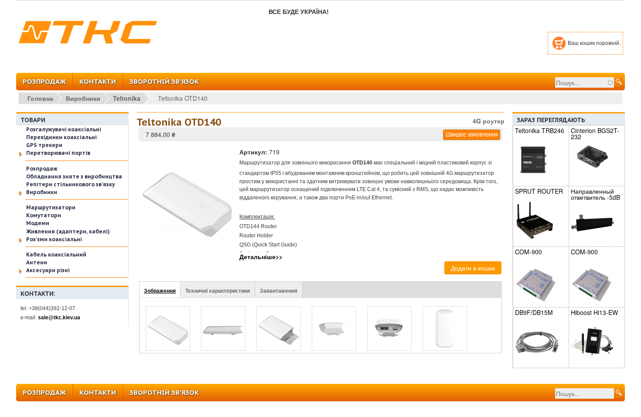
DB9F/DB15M (534, 312)
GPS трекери (44, 145)
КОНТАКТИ (97, 81)
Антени (36, 262)
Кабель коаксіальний (56, 254)
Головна (40, 98)
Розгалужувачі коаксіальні (63, 129)
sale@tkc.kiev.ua (59, 317)
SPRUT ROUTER (539, 191)
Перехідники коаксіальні (61, 137)
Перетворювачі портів (58, 153)
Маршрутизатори (50, 207)
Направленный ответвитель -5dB (595, 194)
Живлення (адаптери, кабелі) (68, 231)
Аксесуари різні (48, 270)
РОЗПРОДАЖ (44, 81)
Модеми (37, 223)
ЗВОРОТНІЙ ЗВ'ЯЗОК (164, 81)
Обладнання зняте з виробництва (74, 176)
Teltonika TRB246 (539, 130)
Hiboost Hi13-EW (594, 312)
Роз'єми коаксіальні (54, 239)
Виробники (83, 98)
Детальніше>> (261, 256)
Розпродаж (42, 168)
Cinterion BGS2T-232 (595, 133)
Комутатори (43, 215)
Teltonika (126, 98)
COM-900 (528, 251)
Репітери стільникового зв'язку (70, 184)
